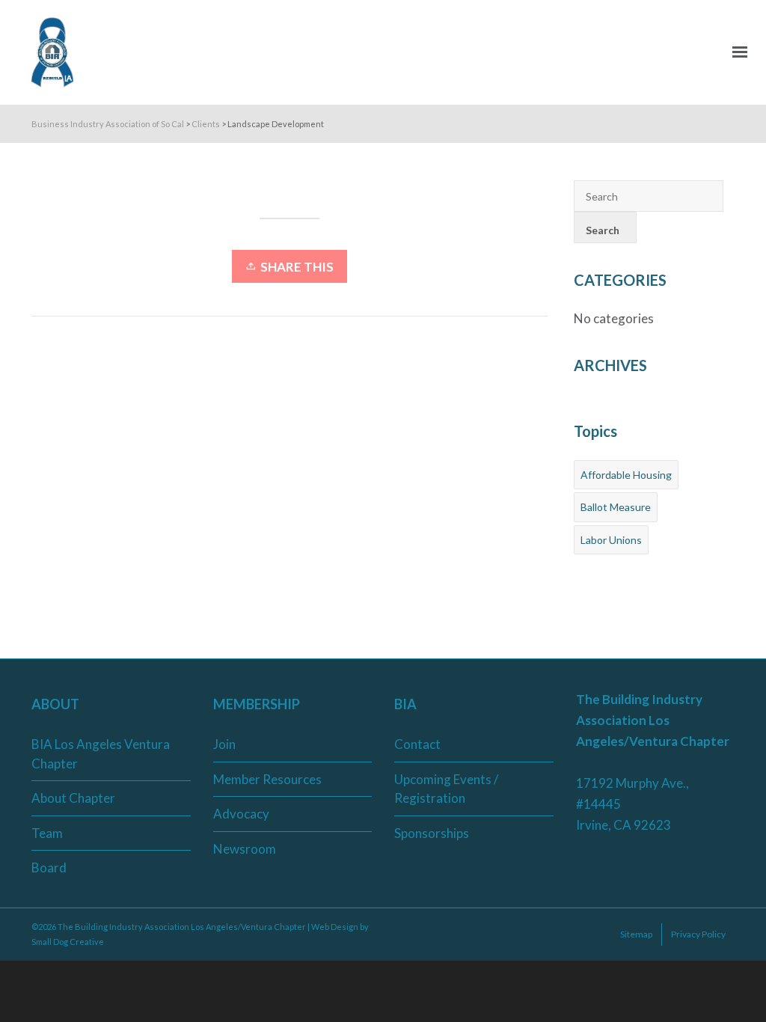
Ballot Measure (615, 507)
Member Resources (267, 779)
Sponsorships (431, 833)
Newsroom (244, 849)
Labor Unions (611, 539)
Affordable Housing (626, 474)
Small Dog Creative (67, 941)
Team (47, 833)
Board (49, 867)
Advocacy (241, 813)
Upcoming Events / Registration (446, 789)
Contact (417, 744)
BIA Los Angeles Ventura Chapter (100, 753)
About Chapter (73, 798)
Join (224, 744)
